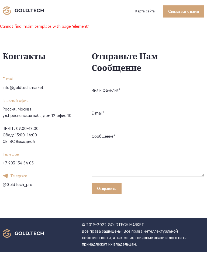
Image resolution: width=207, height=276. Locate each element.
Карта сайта (145, 11)
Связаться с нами (183, 11)
